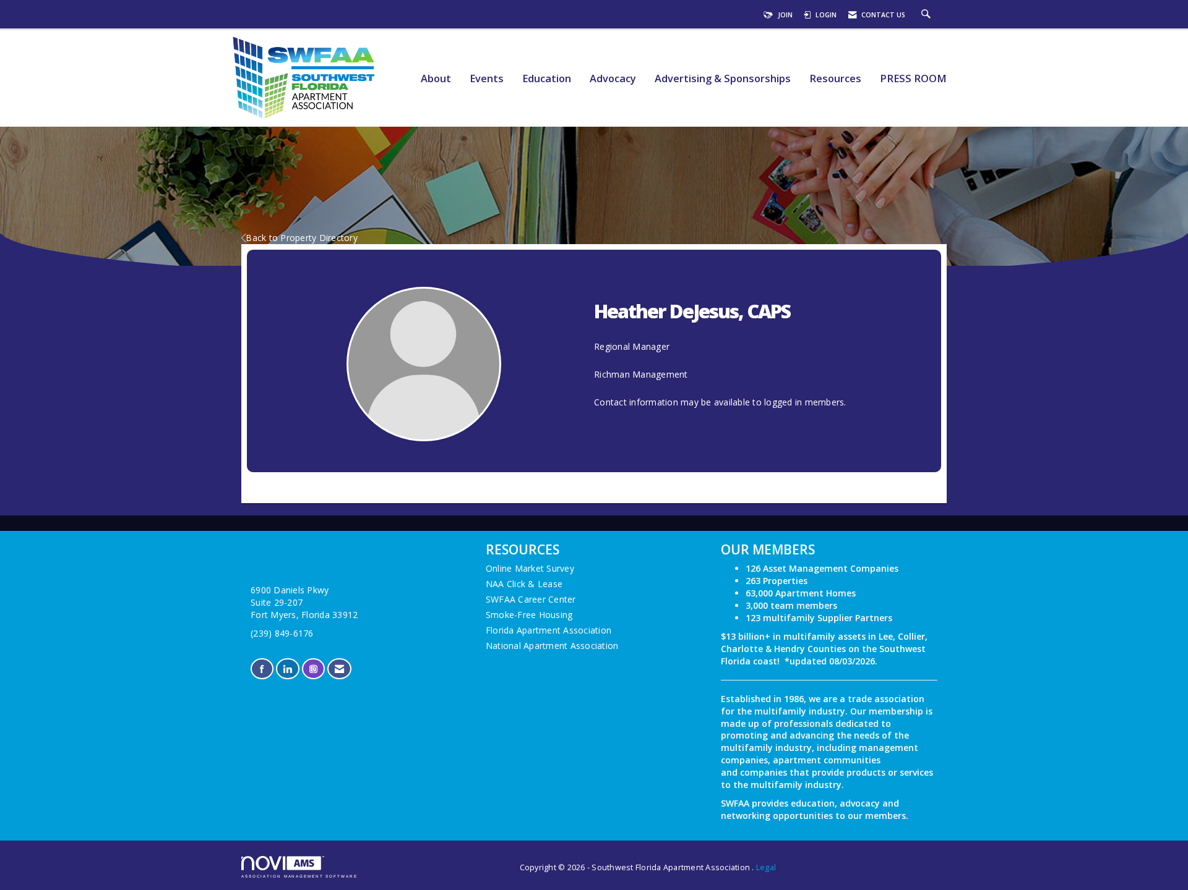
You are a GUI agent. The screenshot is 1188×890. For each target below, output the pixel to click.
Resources (835, 78)
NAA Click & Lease (524, 584)
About (436, 78)
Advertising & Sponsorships (723, 78)
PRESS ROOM (913, 78)
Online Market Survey (530, 568)
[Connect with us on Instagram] (313, 669)
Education (546, 78)
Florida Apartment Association (548, 630)
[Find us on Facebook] (262, 669)
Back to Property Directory (302, 238)
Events (487, 78)
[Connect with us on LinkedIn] (287, 669)
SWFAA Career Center (531, 599)
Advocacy (613, 78)
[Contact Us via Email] (339, 669)
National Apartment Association (552, 645)
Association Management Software (299, 876)
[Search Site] (927, 14)
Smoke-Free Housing (529, 615)
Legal (766, 867)
